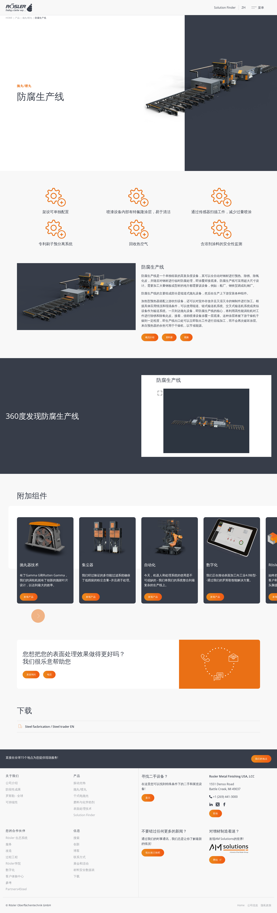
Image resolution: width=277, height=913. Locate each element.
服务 (9, 844)
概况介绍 (149, 337)
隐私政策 (266, 905)
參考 (9, 883)
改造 (9, 851)
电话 (49, 674)
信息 (76, 831)
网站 (216, 859)
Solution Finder (225, 7)
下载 (76, 876)
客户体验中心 (15, 876)
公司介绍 (12, 783)
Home (9, 17)
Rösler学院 (13, 863)
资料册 (169, 337)
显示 (147, 797)
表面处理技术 (82, 809)
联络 (215, 813)
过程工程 (12, 857)
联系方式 (79, 857)
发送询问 (31, 674)
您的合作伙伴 (15, 831)
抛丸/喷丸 (27, 17)
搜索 (76, 838)
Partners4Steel (16, 889)
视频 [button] (186, 337)
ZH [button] (244, 7)
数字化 (10, 870)
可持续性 (12, 802)
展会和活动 (81, 863)
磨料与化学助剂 (84, 802)
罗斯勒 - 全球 (14, 796)
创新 (76, 844)
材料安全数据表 (84, 870)
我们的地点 (261, 758)
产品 (17, 17)
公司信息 (252, 905)
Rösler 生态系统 (17, 838)
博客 (76, 851)
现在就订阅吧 (152, 852)
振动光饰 (79, 783)
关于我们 (12, 776)
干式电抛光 (81, 796)
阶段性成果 (13, 789)
